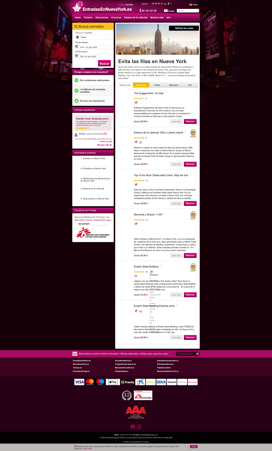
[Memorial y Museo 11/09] (125, 222)
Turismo (88, 17)
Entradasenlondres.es (82, 360)
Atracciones (101, 17)
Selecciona (83, 32)
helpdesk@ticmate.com (149, 434)
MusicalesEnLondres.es (124, 367)
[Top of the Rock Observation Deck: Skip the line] (125, 183)
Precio (157, 85)
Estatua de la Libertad (135, 17)
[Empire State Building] (125, 274)
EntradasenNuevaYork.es (115, 437)
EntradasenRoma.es (165, 364)
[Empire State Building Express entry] (125, 313)
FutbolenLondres (164, 367)
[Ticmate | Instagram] (139, 427)
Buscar (104, 63)
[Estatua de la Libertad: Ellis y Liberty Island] (125, 140)
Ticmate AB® (167, 437)
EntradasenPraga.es (81, 371)
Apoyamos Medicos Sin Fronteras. (93, 218)
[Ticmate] (126, 4)
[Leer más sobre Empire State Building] (152, 271)
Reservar (190, 121)
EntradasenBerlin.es (123, 360)
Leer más (176, 121)
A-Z (190, 85)
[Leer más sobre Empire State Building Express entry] (138, 311)
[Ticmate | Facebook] (133, 427)
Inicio (78, 17)
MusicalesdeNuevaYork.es (168, 371)
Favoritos (141, 85)
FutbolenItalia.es (121, 371)
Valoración (173, 85)
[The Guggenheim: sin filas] (125, 101)
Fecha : (81, 42)
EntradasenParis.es (81, 364)
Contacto (154, 274)
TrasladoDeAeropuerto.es (125, 364)
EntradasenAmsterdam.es (167, 360)
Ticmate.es (77, 367)
